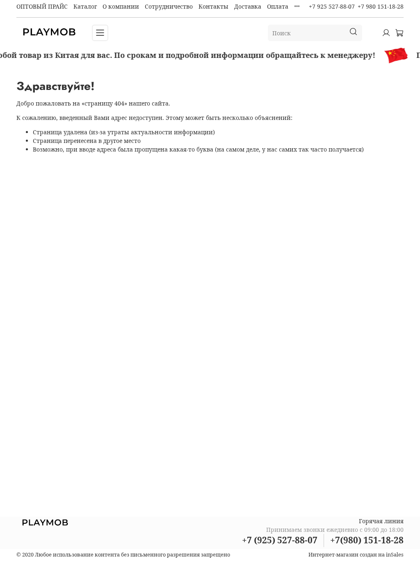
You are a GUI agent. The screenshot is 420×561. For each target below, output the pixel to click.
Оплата (277, 6)
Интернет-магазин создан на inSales (356, 554)
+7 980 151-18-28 (381, 6)
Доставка (247, 6)
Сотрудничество (169, 6)
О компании (121, 6)
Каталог (85, 6)
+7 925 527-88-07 (332, 6)
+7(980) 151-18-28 (367, 540)
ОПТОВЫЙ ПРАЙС (42, 6)
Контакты (213, 6)
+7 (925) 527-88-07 (279, 540)
